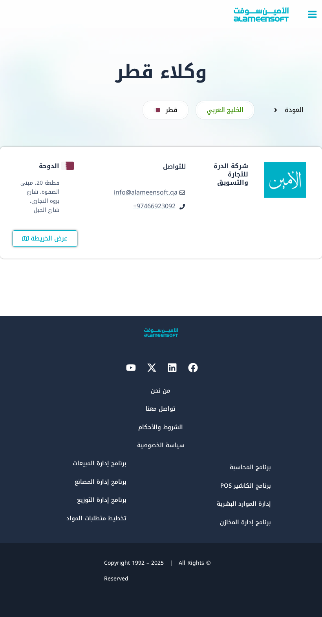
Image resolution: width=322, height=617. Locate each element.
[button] (165, 110)
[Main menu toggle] (312, 14)
